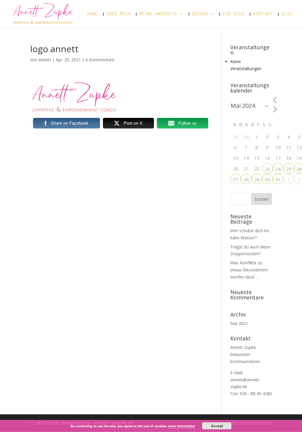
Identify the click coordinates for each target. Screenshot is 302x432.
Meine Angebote (158, 14)
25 (288, 169)
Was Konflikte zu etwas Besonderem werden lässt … (249, 270)
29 (257, 179)
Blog (287, 14)
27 (235, 179)
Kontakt (263, 14)
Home (92, 14)
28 (246, 179)
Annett (44, 59)
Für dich (233, 14)
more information (181, 426)
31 (278, 179)
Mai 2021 (239, 323)
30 (267, 179)
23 (267, 169)
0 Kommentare (100, 59)
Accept (217, 425)
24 (278, 169)
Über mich (119, 14)
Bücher (200, 14)
